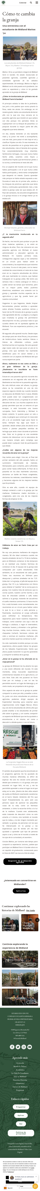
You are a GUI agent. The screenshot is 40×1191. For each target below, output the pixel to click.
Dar (21, 1124)
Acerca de (20, 1063)
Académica (20, 1069)
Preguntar (20, 1090)
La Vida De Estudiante (20, 1073)
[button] (11, 1188)
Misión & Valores (20, 1066)
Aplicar (21, 1115)
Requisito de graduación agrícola (20, 861)
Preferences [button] (11, 1172)
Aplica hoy (21, 891)
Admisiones (20, 1083)
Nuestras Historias (20, 1080)
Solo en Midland (20, 1076)
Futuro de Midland (20, 1086)
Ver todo (30, 910)
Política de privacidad (21, 1133)
